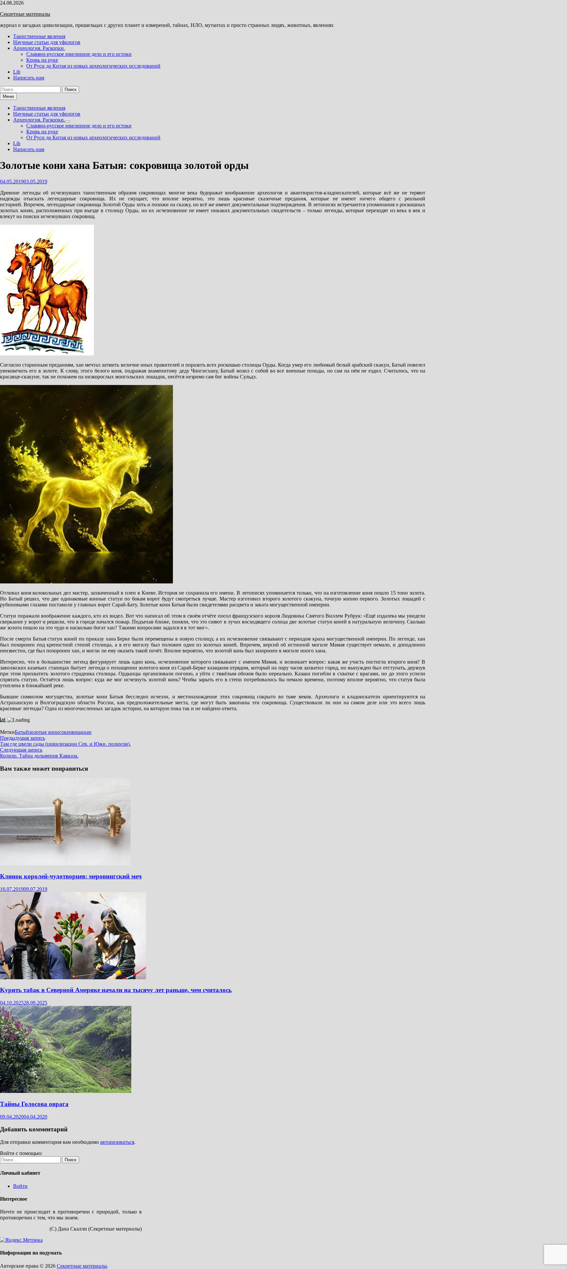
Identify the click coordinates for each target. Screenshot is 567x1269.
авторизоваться (117, 1142)
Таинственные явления (39, 36)
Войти (20, 1186)
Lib (16, 72)
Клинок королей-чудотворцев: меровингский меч (71, 876)
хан (88, 732)
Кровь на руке (42, 60)
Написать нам (28, 77)
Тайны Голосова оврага (34, 1103)
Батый (22, 732)
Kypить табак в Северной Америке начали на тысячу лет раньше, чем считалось (116, 989)
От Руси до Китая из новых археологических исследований (93, 66)
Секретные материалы (25, 14)
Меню (8, 96)
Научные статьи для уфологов (46, 42)
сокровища (71, 732)
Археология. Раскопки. (39, 48)
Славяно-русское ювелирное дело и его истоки (79, 54)
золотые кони (44, 732)
